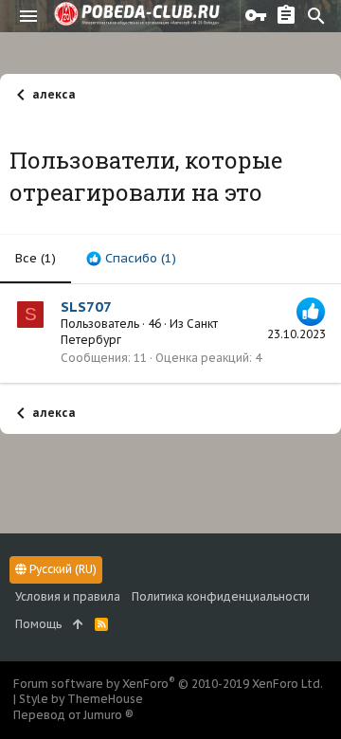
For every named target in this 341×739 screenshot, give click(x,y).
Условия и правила (67, 596)
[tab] (131, 258)
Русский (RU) (62, 569)
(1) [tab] (35, 258)
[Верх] (78, 625)
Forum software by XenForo (168, 683)
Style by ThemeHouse (81, 699)
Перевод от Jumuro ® (73, 715)
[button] (28, 16)
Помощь (38, 624)
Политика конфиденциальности (221, 596)
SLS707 (86, 306)
